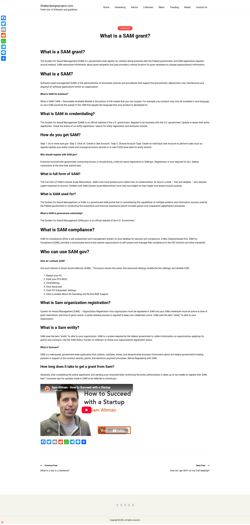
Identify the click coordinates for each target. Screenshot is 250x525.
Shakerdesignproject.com (56, 6)
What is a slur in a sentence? (54, 470)
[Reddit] (3, 35)
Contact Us (201, 7)
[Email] (3, 29)
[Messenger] (3, 53)
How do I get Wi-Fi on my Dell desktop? (190, 470)
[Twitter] (3, 24)
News (161, 7)
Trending (174, 7)
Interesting (120, 7)
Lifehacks (148, 7)
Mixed (187, 7)
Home (106, 7)
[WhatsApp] (3, 41)
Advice (134, 7)
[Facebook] (3, 18)
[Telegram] (3, 47)
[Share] (3, 58)
